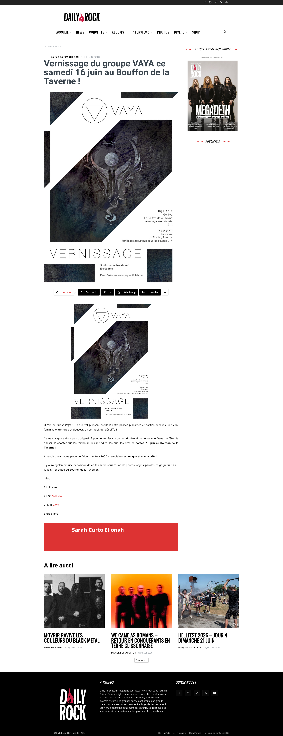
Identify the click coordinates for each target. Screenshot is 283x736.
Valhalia (57, 496)
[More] (165, 292)
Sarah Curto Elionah (65, 56)
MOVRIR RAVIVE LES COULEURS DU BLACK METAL (72, 637)
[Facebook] (204, 2)
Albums (118, 32)
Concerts (97, 32)
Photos (163, 32)
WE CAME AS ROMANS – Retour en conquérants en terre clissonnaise (140, 640)
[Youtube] (226, 2)
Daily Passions (179, 733)
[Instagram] (210, 2)
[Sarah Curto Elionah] (47, 56)
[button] (225, 32)
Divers (179, 32)
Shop (196, 32)
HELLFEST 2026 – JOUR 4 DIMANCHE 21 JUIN (202, 637)
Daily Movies (195, 733)
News (80, 32)
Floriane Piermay (54, 647)
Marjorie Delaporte (122, 652)
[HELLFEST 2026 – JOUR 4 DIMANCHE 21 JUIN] (208, 601)
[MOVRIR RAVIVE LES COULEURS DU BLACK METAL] (74, 601)
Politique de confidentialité (216, 733)
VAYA (56, 505)
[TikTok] (215, 2)
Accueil (62, 32)
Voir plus (140, 660)
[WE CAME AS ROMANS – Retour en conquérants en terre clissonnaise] (141, 601)
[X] (221, 2)
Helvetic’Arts (164, 733)
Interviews (141, 32)
